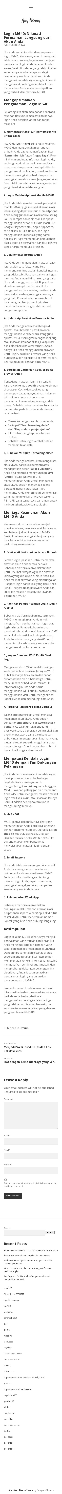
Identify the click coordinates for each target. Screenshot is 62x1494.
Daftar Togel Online (13, 1353)
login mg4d (23, 143)
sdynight (8, 1347)
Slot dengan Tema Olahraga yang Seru (29, 1062)
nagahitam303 (10, 1395)
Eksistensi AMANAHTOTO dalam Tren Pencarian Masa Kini (31, 1250)
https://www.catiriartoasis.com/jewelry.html (24, 1377)
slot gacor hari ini (12, 1359)
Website (7, 1164)
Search (7, 1228)
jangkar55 (8, 1312)
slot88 (7, 1329)
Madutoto (8, 1341)
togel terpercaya (11, 1300)
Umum (24, 1028)
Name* (7, 1135)
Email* (7, 1150)
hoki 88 (7, 1365)
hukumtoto (9, 1371)
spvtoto (7, 1383)
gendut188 (9, 1401)
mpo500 (8, 1335)
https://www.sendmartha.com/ (18, 1389)
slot (5, 1323)
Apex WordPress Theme (21, 1490)
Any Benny (31, 20)
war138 (7, 1306)
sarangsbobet (10, 1318)
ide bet (7, 1407)
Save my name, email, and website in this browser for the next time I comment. (30, 1184)
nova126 (8, 1288)
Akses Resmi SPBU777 (14, 1294)
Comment (8, 1099)
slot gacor (8, 1437)
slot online (9, 1419)
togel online (9, 1413)
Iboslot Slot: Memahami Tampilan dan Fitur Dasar (27, 1255)
